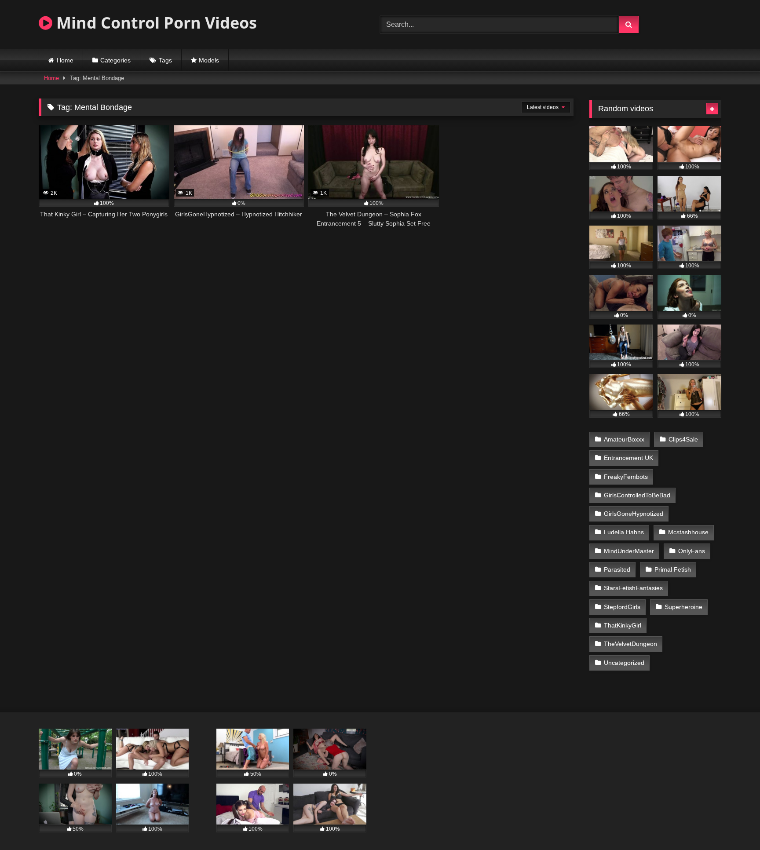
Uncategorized (624, 662)
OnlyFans (691, 551)
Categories (115, 60)
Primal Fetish (672, 569)
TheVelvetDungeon (630, 643)
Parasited (617, 569)
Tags (165, 60)
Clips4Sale (683, 439)
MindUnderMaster (629, 551)
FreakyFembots (626, 476)
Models (209, 60)
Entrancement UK (628, 457)
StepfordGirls (622, 606)
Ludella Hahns (624, 532)
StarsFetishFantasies (633, 587)
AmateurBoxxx (624, 439)
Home (65, 60)
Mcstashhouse (688, 532)
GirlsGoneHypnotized (633, 513)
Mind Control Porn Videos (154, 22)
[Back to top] (732, 823)
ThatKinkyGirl (622, 625)
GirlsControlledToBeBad (637, 495)
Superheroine (683, 606)
